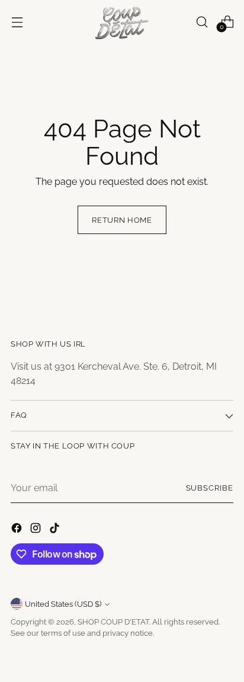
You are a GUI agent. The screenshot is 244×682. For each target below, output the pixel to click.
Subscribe (210, 488)
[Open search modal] (202, 21)
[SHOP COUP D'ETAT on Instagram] (37, 530)
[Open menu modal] (17, 21)
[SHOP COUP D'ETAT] (122, 22)
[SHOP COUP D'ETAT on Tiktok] (56, 530)
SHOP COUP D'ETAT (113, 621)
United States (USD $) (63, 604)
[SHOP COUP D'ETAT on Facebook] (18, 530)
